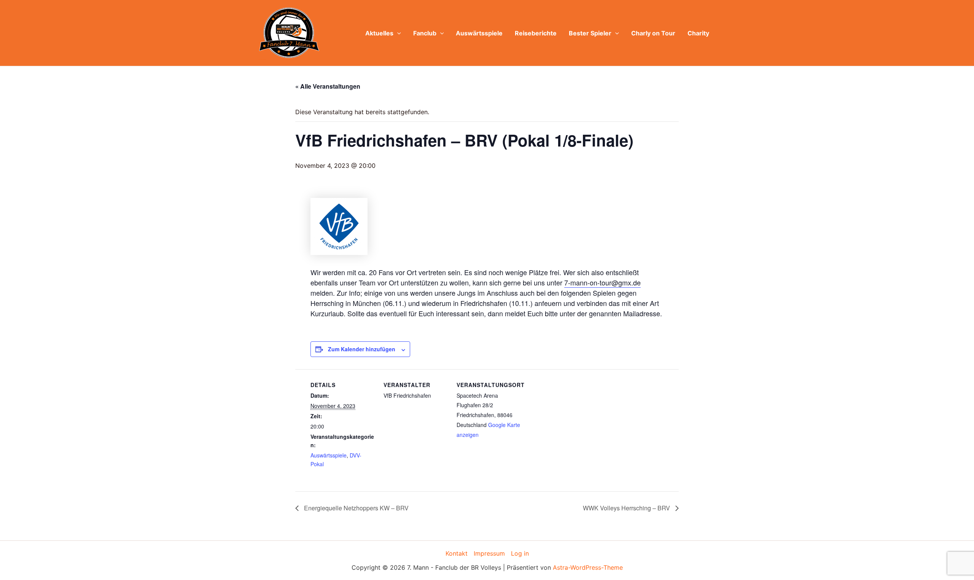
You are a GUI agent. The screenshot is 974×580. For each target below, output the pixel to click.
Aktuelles (379, 33)
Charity (698, 33)
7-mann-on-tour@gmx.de (602, 282)
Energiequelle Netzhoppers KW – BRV (355, 508)
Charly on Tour (653, 33)
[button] (397, 33)
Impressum (489, 553)
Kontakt (457, 553)
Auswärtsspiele (479, 33)
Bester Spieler (590, 33)
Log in (520, 553)
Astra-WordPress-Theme (588, 567)
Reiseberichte (536, 33)
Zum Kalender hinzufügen (361, 349)
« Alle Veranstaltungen (327, 86)
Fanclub (424, 33)
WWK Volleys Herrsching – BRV (627, 508)
